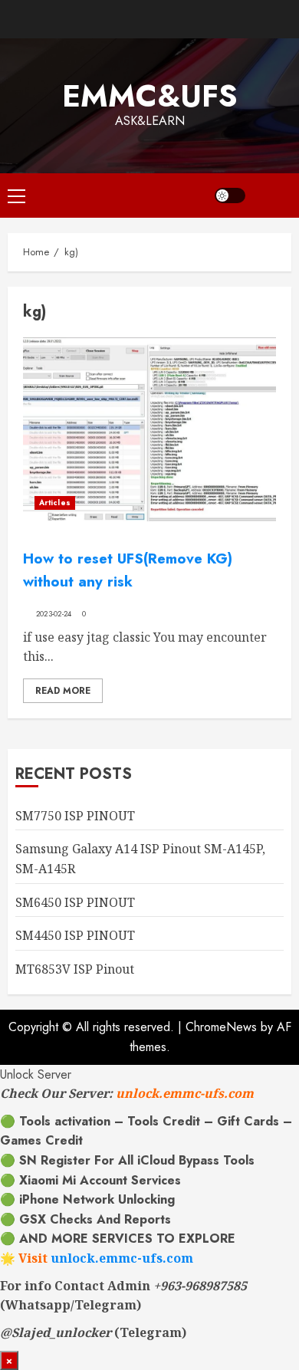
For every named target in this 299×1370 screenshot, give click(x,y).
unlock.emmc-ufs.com (185, 1093)
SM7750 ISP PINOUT (75, 815)
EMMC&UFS (150, 96)
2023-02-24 (54, 614)
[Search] (272, 195)
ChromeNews (221, 1027)
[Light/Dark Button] (230, 195)
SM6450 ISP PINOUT (75, 902)
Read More (62, 691)
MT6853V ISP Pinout (74, 969)
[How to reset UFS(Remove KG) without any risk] (149, 429)
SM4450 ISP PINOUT (75, 935)
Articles (55, 502)
